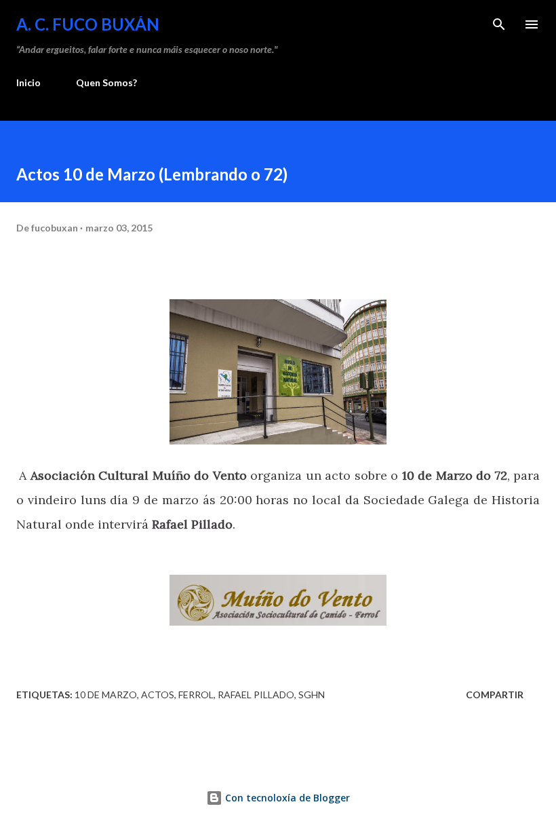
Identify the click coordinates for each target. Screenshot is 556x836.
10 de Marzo (106, 694)
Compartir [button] (494, 694)
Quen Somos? (106, 82)
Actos (157, 694)
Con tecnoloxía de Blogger (286, 797)
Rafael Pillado (256, 694)
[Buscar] (499, 24)
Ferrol (196, 694)
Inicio (28, 82)
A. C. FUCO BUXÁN (87, 24)
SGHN (311, 694)
